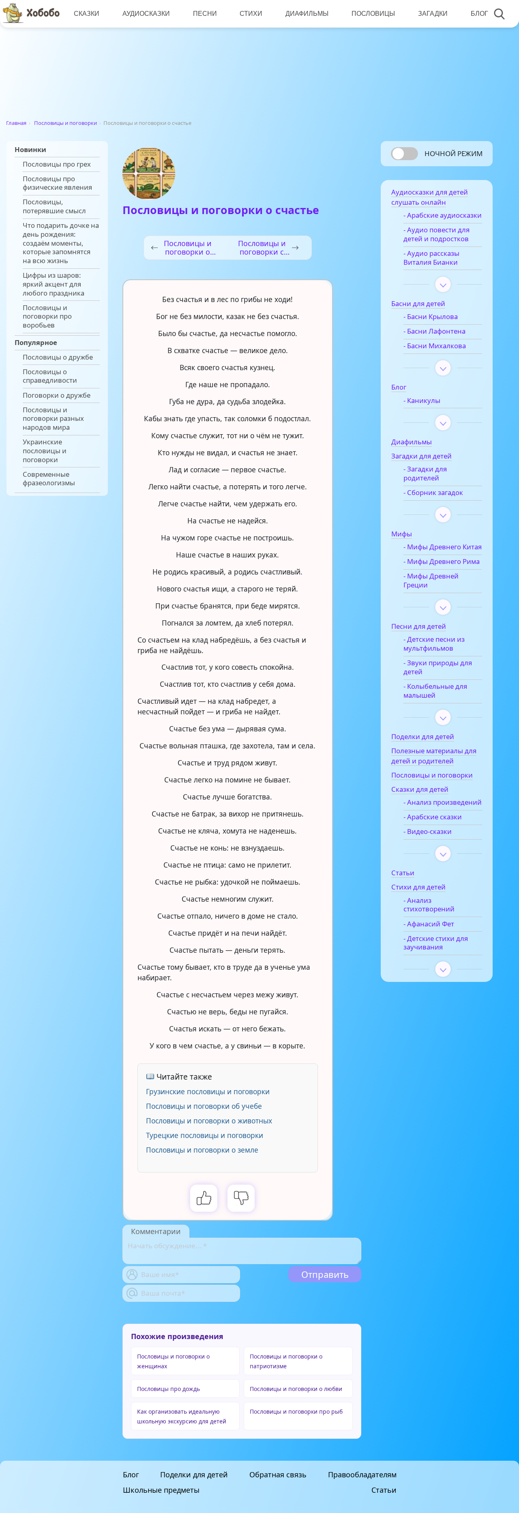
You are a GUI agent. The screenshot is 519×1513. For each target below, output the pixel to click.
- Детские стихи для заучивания (435, 943)
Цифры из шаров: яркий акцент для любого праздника (53, 284)
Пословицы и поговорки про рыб (296, 1411)
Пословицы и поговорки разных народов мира (53, 418)
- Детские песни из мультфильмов (434, 644)
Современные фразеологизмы (49, 479)
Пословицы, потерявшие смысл (54, 206)
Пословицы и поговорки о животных (209, 1120)
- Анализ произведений (442, 802)
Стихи (251, 13)
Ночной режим (454, 153)
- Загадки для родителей (425, 473)
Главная (16, 122)
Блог (479, 13)
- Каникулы (421, 400)
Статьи (384, 1490)
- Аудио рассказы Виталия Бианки (431, 258)
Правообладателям (362, 1474)
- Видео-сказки (427, 831)
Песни (205, 13)
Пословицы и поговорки (65, 122)
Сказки (86, 13)
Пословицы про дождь (168, 1389)
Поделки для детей (194, 1474)
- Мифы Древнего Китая (442, 546)
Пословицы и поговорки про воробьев (47, 316)
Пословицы (373, 13)
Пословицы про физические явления (57, 183)
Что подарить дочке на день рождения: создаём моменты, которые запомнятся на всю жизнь (61, 243)
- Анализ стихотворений (429, 905)
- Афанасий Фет (428, 923)
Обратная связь (278, 1474)
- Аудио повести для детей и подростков (436, 234)
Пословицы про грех (57, 164)
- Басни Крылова (430, 316)
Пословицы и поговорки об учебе (204, 1106)
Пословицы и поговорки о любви (296, 1389)
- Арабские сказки (432, 816)
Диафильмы (306, 13)
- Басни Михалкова (434, 345)
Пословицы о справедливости (50, 376)
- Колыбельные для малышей (435, 691)
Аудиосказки (146, 13)
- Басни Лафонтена (434, 331)
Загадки (433, 13)
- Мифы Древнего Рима (441, 561)
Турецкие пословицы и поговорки (204, 1135)
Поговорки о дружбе (56, 395)
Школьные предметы (161, 1490)
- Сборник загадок (433, 492)
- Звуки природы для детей (437, 667)
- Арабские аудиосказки (442, 215)
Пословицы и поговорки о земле (202, 1150)
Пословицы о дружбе (58, 357)
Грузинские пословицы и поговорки (208, 1091)
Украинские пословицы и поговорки (44, 450)
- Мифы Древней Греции (431, 580)
